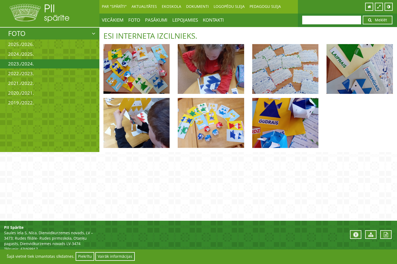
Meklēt (379, 19)
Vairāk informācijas (115, 256)
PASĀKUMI (156, 20)
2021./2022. (21, 83)
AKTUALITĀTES (144, 6)
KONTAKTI (213, 20)
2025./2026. (21, 44)
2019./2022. (21, 103)
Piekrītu (85, 256)
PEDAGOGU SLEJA (265, 6)
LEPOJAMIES (185, 20)
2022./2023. (21, 73)
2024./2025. (21, 54)
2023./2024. (21, 64)
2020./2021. (21, 93)
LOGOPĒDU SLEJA (229, 6)
